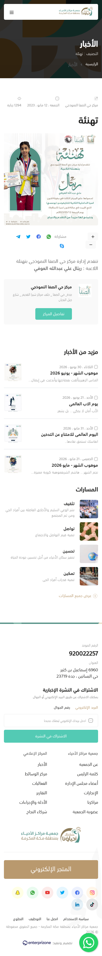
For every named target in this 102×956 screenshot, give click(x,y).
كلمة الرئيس (87, 773)
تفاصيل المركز (53, 313)
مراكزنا (92, 802)
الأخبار (42, 764)
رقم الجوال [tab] (62, 707)
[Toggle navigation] (11, 12)
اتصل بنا (52, 918)
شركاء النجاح (36, 811)
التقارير (41, 792)
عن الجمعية (88, 764)
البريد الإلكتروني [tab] (86, 707)
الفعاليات (39, 783)
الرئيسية (92, 64)
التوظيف (35, 918)
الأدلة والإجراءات (33, 802)
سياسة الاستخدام (76, 918)
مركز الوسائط (36, 773)
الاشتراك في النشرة (51, 735)
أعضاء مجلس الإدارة (81, 783)
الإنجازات (91, 792)
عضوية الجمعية (85, 811)
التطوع (18, 918)
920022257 (83, 652)
